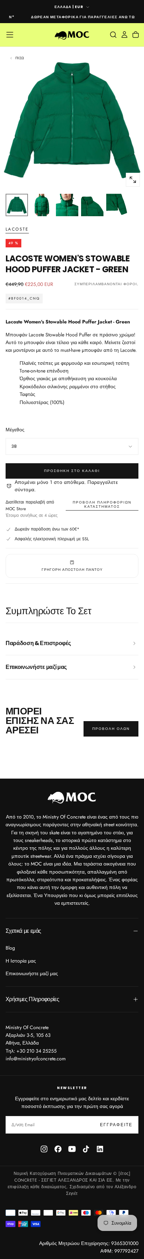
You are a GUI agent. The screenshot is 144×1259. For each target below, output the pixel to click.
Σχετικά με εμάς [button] (23, 931)
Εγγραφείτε (116, 1125)
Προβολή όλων (111, 728)
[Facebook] (58, 1149)
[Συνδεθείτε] (124, 34)
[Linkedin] (100, 1149)
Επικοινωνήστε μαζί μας (32, 973)
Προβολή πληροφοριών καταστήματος (102, 504)
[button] (10, 34)
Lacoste (17, 229)
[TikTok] (86, 1149)
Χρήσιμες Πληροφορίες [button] (32, 999)
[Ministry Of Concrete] (72, 796)
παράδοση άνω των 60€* (55, 529)
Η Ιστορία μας (21, 960)
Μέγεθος (15, 429)
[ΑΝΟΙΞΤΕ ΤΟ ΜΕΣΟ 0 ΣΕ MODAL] (133, 180)
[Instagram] (44, 1149)
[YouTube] (72, 1149)
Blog (10, 947)
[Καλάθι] (135, 34)
